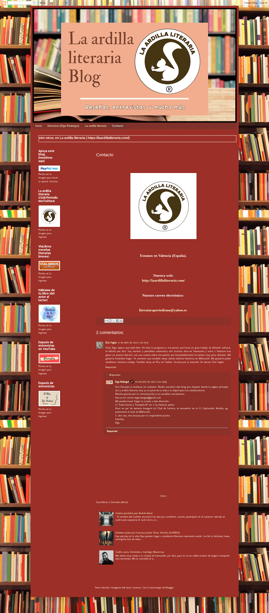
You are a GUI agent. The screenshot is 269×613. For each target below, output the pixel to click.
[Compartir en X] (114, 321)
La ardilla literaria (95, 125)
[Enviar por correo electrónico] (106, 321)
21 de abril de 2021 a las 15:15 (133, 342)
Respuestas (114, 374)
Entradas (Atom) (119, 502)
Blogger (170, 587)
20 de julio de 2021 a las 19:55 (151, 381)
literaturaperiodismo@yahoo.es (163, 310)
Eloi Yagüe (111, 342)
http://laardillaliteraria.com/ (163, 280)
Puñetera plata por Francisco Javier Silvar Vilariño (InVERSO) (147, 532)
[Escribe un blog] (110, 321)
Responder (111, 367)
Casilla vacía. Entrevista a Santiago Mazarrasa (139, 551)
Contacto (117, 125)
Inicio (38, 125)
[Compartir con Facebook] (118, 321)
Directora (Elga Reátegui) (63, 125)
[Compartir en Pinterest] (121, 321)
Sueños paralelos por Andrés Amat (134, 513)
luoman (137, 587)
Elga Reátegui (122, 381)
